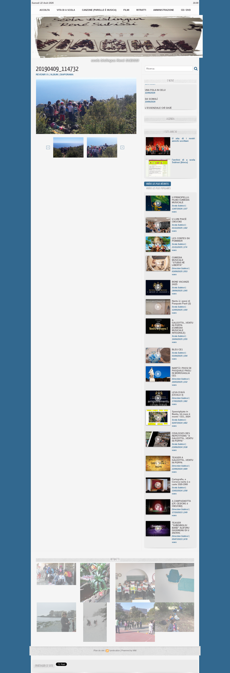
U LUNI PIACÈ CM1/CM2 (179, 220)
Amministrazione (164, 10)
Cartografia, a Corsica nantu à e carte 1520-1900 (181, 482)
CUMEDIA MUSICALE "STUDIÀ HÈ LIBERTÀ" (178, 261)
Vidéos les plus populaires (158, 188)
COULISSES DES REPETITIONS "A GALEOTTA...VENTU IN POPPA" (182, 437)
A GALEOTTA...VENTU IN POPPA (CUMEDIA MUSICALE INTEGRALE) (182, 326)
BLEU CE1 (177, 349)
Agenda (170, 119)
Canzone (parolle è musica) (99, 10)
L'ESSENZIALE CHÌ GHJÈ (158, 103)
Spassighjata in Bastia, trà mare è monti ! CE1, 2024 (181, 414)
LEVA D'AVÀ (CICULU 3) (178, 393)
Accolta (45, 10)
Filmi (126, 10)
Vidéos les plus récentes (157, 184)
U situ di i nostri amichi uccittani (183, 139)
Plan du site (99, 650)
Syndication (114, 650)
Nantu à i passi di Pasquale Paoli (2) (181, 302)
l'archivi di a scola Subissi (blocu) (183, 161)
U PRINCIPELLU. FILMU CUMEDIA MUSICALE (180, 200)
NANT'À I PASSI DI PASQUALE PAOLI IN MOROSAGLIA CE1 (181, 372)
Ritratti (141, 10)
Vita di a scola (66, 10)
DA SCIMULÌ (151, 94)
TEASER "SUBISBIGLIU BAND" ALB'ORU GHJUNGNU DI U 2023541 (180, 528)
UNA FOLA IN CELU (155, 85)
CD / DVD (186, 10)
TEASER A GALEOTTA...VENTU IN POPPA (182, 460)
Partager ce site (44, 665)
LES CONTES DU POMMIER (181, 239)
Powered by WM (128, 650)
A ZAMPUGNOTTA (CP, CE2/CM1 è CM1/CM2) (181, 503)
